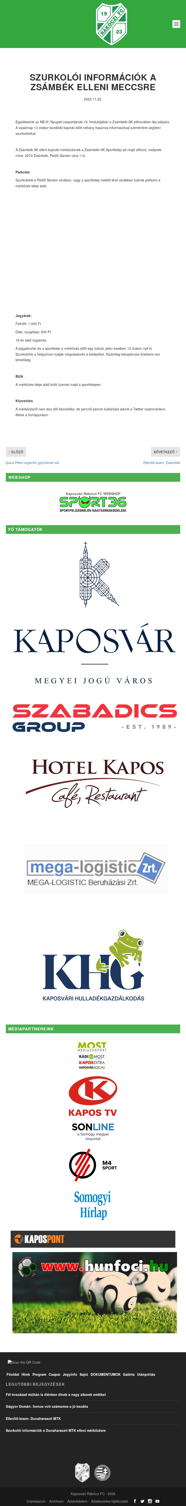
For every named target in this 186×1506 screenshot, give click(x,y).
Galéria (129, 1374)
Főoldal (13, 1374)
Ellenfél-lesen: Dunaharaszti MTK (33, 1418)
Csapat (54, 1374)
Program (39, 1374)
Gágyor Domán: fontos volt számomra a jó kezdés (47, 1406)
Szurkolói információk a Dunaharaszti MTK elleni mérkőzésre (56, 1430)
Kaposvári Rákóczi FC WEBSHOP (93, 493)
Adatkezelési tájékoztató (109, 1501)
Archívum (56, 1501)
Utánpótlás (146, 1374)
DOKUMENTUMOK (106, 1374)
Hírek (26, 1374)
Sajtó (84, 1374)
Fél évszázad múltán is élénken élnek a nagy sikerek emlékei (56, 1394)
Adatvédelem (77, 1501)
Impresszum (36, 1501)
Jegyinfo (70, 1374)
